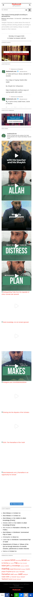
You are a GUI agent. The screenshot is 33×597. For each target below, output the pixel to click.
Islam (4, 566)
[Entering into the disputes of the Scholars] (16, 426)
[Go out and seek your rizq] (16, 186)
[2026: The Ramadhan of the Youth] (16, 456)
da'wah (24, 560)
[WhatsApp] (16, 595)
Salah (4, 577)
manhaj (5, 568)
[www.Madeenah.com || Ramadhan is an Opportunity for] (16, 486)
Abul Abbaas (26, 18)
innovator (25, 563)
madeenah (22, 565)
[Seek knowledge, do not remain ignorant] (16, 336)
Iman (21, 563)
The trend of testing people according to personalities (14, 15)
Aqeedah (7, 560)
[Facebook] (7, 595)
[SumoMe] (30, 595)
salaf (12, 574)
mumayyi (23, 569)
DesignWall (16, 585)
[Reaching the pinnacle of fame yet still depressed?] (16, 216)
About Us (16, 537)
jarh (8, 566)
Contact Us (16, 513)
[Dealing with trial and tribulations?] (16, 276)
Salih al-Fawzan (10, 18)
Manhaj (4, 18)
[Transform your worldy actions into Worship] (16, 366)
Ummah (14, 579)
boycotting (18, 560)
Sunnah (14, 576)
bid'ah (12, 560)
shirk (7, 577)
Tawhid (10, 579)
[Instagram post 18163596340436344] (16, 396)
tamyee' (23, 576)
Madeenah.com (11, 71)
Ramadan (22, 571)
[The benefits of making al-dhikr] (16, 246)
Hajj (15, 563)
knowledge (16, 566)
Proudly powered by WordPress (16, 587)
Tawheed (5, 579)
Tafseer (18, 576)
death (28, 560)
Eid (2, 563)
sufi (10, 576)
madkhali (27, 565)
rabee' (17, 571)
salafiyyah (25, 574)
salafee (16, 574)
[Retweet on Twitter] (9, 69)
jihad (11, 565)
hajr (19, 563)
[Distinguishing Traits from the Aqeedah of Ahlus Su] (16, 306)
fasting (6, 563)
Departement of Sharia (10, 544)
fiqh (9, 563)
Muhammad (17, 569)
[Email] (26, 595)
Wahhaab (19, 579)
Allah (3, 560)
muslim (28, 569)
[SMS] (21, 595)
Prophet (9, 571)
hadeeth (12, 563)
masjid (11, 569)
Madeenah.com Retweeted (17, 69)
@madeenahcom (23, 71)
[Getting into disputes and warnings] (16, 155)
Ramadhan (6, 574)
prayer (4, 571)
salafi (20, 574)
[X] (11, 595)
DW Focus (26, 584)
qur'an (13, 571)
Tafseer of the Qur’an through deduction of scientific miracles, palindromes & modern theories (16, 546)
